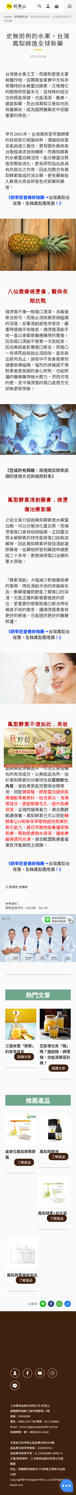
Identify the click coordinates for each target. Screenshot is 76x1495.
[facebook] (51, 1304)
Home (8, 17)
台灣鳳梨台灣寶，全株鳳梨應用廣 (41, 200)
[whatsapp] (59, 1304)
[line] (43, 1304)
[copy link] (67, 1304)
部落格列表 (21, 17)
